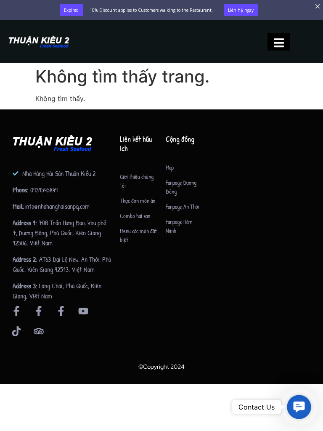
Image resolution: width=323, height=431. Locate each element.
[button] (299, 407)
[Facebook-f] (16, 311)
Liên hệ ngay (241, 10)
